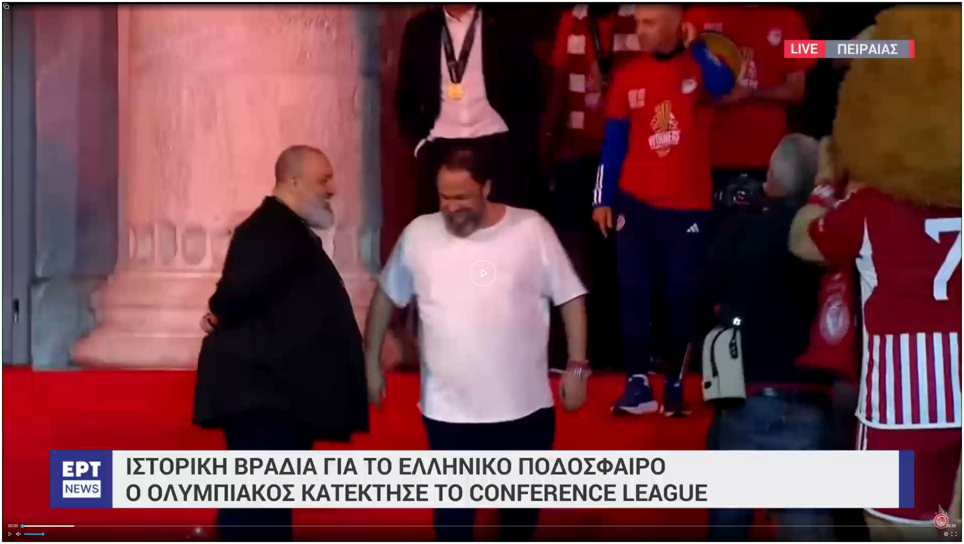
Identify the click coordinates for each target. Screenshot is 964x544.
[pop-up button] (946, 534)
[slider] (482, 526)
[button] (6, 6)
